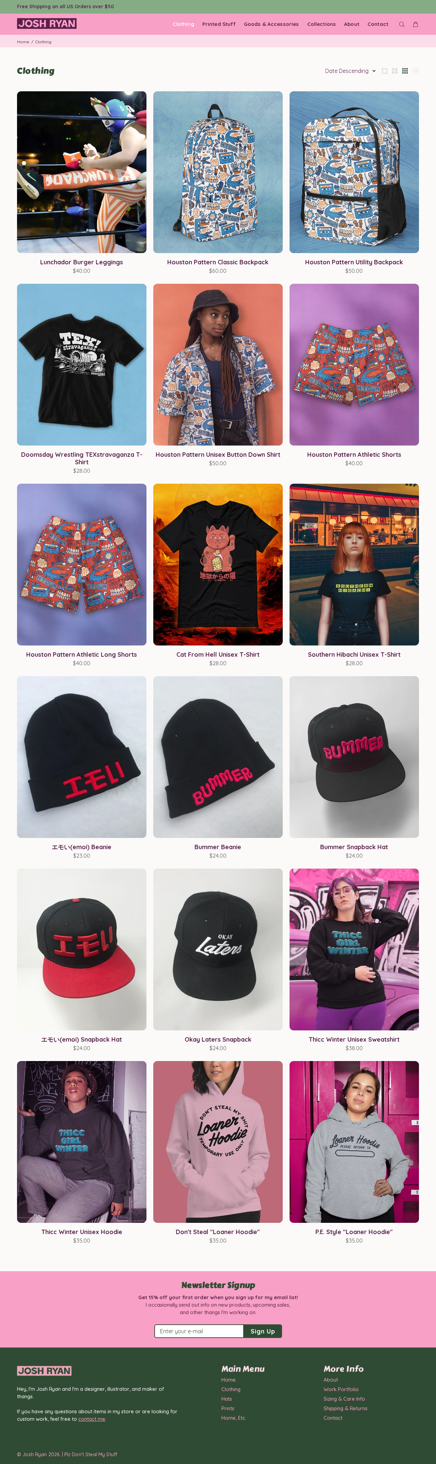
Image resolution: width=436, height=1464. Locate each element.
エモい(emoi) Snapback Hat (81, 1039)
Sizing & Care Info (344, 1399)
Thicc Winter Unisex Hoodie (81, 1232)
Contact (333, 1418)
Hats (226, 1399)
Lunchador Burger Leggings (81, 262)
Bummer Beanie (217, 847)
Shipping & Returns (346, 1408)
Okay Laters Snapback (218, 1039)
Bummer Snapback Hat (354, 847)
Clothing (230, 1389)
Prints (227, 1408)
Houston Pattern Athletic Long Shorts (81, 654)
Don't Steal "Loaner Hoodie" (218, 1232)
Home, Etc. (233, 1418)
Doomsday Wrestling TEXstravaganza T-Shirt (81, 458)
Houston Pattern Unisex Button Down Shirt (218, 454)
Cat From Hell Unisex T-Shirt (218, 654)
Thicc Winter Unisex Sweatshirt (354, 1039)
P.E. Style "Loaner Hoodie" (354, 1232)
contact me (91, 1419)
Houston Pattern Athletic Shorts (354, 454)
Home (23, 41)
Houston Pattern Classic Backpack (217, 262)
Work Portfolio (341, 1389)
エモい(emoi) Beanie (81, 847)
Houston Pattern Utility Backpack (354, 262)
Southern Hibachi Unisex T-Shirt (354, 654)
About (331, 1379)
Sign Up (263, 1331)
